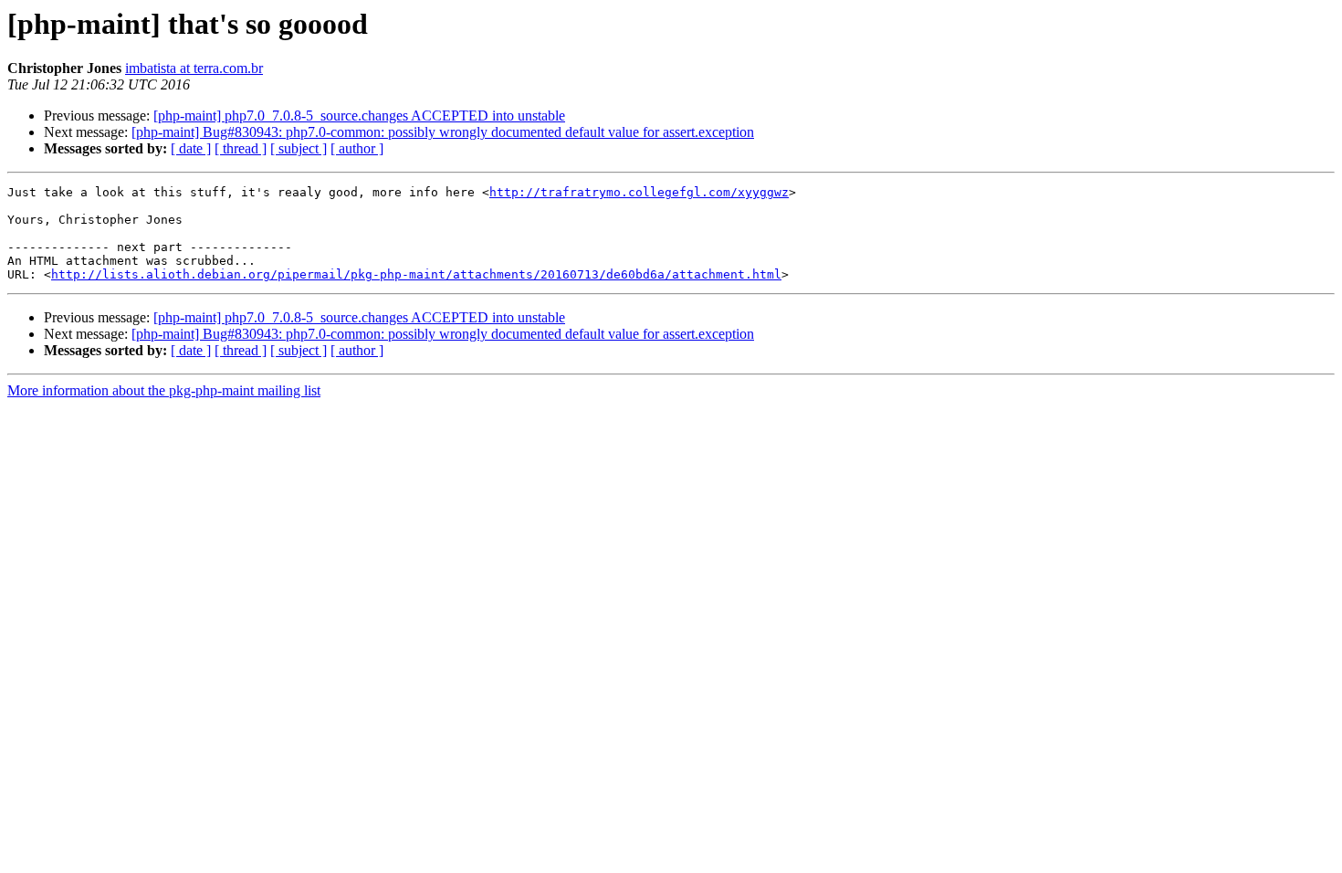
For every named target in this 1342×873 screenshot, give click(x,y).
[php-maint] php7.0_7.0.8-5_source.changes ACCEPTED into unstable (359, 115)
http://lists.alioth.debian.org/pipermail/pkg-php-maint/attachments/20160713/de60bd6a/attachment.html (416, 274)
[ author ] (356, 148)
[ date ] (191, 148)
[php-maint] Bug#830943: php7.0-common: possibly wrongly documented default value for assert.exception (442, 132)
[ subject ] (298, 148)
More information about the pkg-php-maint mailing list (163, 390)
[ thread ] (241, 148)
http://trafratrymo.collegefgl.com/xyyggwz (639, 192)
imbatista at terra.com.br (194, 68)
